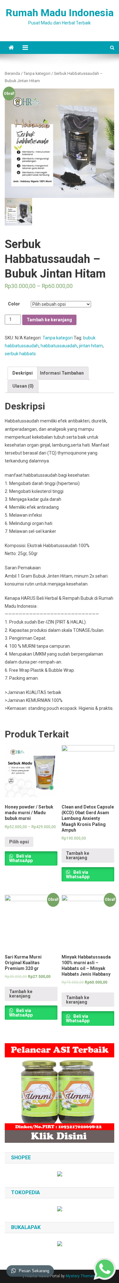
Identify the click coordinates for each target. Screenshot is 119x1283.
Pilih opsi (19, 841)
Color (14, 303)
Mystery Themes (80, 1276)
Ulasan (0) (23, 386)
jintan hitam (91, 345)
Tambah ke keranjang (49, 319)
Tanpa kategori (36, 73)
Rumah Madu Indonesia (60, 13)
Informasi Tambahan (62, 373)
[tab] (22, 373)
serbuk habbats (20, 353)
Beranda (12, 73)
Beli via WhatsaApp (21, 858)
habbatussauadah (59, 345)
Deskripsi (22, 373)
